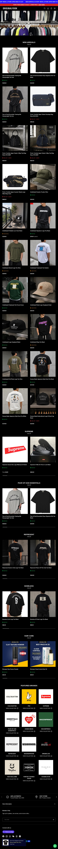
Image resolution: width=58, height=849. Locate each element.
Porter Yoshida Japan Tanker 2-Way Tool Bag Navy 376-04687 (42, 154)
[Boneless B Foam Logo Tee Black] (43, 604)
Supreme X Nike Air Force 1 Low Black (40, 464)
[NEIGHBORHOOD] (29, 744)
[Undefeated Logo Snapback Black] (15, 327)
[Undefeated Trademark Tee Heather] (43, 253)
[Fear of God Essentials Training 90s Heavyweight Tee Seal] (15, 60)
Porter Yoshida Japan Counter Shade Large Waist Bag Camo (13, 192)
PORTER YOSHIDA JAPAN (29, 777)
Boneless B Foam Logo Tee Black (39, 619)
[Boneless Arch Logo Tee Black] (15, 604)
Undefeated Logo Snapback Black (11, 342)
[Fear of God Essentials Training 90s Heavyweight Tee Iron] (15, 99)
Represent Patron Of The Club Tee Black (41, 567)
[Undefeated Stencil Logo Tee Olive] (15, 253)
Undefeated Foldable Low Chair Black (12, 230)
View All (29, 44)
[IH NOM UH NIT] (46, 767)
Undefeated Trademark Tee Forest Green (13, 305)
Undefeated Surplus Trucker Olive (39, 192)
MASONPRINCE (46, 729)
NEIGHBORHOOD (29, 753)
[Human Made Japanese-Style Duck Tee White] (15, 401)
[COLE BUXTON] (12, 696)
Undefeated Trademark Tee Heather (39, 268)
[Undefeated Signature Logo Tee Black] (43, 215)
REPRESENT (12, 753)
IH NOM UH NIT (46, 776)
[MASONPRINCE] (46, 719)
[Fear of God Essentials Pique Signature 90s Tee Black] (43, 60)
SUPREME (46, 706)
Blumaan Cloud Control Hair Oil (38, 669)
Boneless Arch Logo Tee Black (10, 619)
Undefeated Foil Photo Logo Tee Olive (12, 379)
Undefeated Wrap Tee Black (37, 342)
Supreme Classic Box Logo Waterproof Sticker (14, 464)
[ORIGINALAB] (46, 744)
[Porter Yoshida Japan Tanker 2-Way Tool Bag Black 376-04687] (15, 138)
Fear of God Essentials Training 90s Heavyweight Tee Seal (11, 76)
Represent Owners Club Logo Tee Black (12, 567)
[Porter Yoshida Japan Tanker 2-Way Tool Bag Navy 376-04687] (43, 138)
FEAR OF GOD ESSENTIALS (12, 729)
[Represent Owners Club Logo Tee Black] (15, 552)
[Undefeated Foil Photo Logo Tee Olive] (15, 364)
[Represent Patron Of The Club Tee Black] (43, 552)
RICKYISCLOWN (12, 776)
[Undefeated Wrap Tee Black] (43, 327)
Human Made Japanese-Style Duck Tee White (14, 416)
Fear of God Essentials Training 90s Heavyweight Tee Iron (11, 115)
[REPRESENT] (12, 744)
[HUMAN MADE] (29, 719)
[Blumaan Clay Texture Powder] (15, 654)
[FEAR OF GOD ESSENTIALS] (12, 719)
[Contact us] (55, 846)
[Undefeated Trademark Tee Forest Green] (15, 290)
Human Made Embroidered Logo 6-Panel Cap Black (42, 417)
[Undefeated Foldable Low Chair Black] (15, 215)
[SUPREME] (46, 696)
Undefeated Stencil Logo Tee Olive (11, 268)
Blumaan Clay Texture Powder (10, 669)
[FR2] (29, 696)
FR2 (29, 706)
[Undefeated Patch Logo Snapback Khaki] (43, 290)
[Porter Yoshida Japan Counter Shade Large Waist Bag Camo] (15, 177)
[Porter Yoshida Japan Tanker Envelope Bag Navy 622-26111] (43, 99)
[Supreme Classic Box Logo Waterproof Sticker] (15, 449)
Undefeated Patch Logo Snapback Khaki (40, 305)
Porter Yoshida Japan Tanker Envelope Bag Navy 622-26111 (41, 115)
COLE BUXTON (12, 706)
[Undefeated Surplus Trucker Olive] (43, 177)
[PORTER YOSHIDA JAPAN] (29, 767)
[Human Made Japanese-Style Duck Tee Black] (43, 364)
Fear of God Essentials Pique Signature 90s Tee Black (42, 76)
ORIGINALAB (46, 753)
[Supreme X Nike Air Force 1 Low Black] (43, 449)
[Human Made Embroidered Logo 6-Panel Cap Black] (43, 401)
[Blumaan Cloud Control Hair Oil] (43, 654)
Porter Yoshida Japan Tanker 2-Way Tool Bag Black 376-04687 (14, 154)
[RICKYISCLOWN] (12, 767)
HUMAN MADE (29, 729)
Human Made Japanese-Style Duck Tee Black (42, 379)
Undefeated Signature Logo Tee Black (40, 230)
